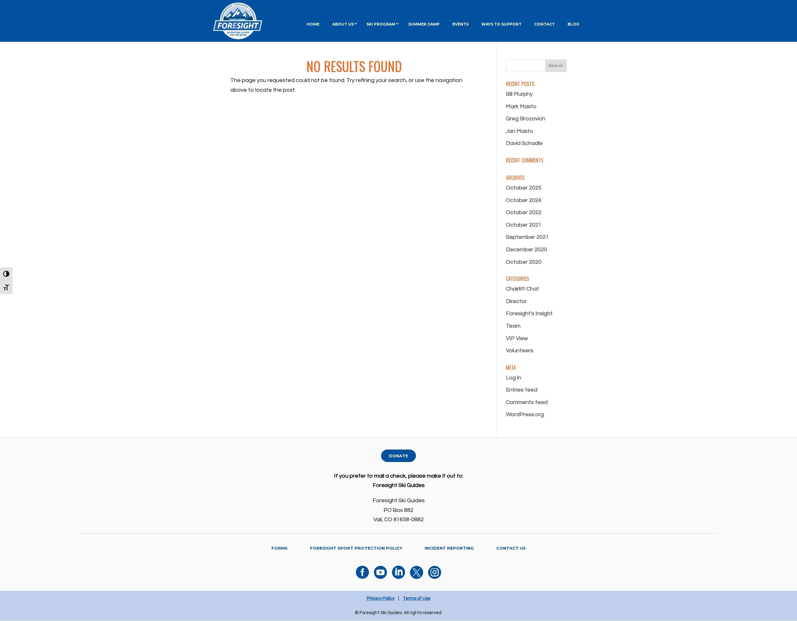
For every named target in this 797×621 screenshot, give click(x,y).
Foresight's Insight (529, 313)
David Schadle (524, 143)
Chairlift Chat (522, 289)
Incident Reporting (449, 548)
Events (460, 24)
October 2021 (523, 225)
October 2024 (523, 200)
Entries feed (521, 390)
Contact (544, 24)
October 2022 (523, 212)
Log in (513, 378)
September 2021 (527, 237)
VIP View (517, 338)
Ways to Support (501, 24)
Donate (398, 455)
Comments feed (527, 402)
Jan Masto (519, 131)
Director (516, 301)
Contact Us (511, 548)
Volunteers (519, 351)
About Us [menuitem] (343, 24)
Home (313, 24)
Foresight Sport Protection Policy (356, 548)
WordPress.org (525, 414)
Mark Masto (521, 106)
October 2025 (523, 188)
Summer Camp (424, 24)
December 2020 (526, 250)
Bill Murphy (519, 94)
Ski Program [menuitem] (380, 24)
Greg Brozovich (525, 119)
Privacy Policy (380, 598)
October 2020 (523, 262)
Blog (573, 24)
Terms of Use (417, 598)
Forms (279, 548)
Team (513, 326)
